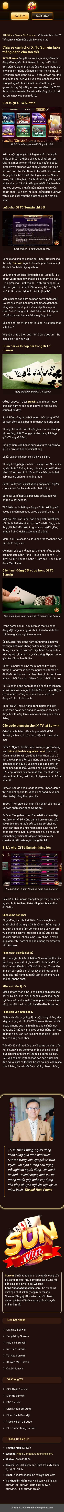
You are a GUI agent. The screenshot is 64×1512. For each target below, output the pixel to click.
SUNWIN (7, 35)
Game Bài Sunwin (25, 35)
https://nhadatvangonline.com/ (35, 1453)
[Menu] (5, 5)
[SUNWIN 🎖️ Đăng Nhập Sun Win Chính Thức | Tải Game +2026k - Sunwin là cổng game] (32, 5)
